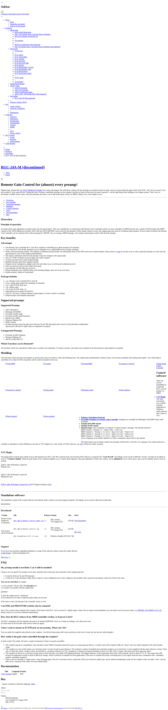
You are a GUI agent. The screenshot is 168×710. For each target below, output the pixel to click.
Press (12, 22)
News (7, 20)
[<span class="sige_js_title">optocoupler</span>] (48, 390)
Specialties (14, 96)
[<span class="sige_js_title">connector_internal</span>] (13, 390)
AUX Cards (19, 78)
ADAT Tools (15, 86)
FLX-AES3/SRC (21, 57)
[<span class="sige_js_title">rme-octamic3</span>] (49, 416)
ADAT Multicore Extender (32, 190)
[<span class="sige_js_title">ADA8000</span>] (10, 364)
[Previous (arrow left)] (2, 692)
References (14, 119)
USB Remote (10, 143)
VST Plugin (160, 397)
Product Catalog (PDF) (18, 102)
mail (118, 252)
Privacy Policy (15, 133)
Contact (13, 125)
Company (9, 115)
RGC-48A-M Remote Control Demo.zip (29, 521)
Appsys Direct (15, 106)
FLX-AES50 (19, 59)
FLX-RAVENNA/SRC (23, 73)
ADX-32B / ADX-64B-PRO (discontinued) (30, 94)
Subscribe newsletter (17, 24)
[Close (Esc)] (2, 690)
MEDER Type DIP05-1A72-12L (150, 610)
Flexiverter (14, 49)
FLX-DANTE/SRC (22, 63)
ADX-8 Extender (21, 88)
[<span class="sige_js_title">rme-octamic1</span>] (124, 390)
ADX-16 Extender (21, 90)
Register (13, 139)
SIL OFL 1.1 (78, 708)
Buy (7, 104)
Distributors (14, 113)
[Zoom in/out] (9, 690)
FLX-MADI (19, 65)
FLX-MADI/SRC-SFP (23, 69)
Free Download (80, 521)
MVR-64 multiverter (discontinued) (27, 45)
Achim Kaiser (6, 553)
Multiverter (14, 30)
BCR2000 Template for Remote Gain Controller (99, 419)
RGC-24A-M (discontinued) (25, 98)
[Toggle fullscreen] (6, 690)
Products (8, 28)
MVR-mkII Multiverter (23, 32)
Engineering (14, 121)
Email (7, 175)
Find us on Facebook (17, 26)
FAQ (12, 131)
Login (12, 137)
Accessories (19, 41)
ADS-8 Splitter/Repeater (23, 92)
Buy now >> (6, 557)
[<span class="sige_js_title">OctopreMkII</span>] (86, 364)
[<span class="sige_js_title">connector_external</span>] (126, 364)
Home (7, 149)
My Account (10, 135)
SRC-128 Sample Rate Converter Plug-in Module (33, 34)
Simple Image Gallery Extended (161, 366)
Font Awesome (57, 708)
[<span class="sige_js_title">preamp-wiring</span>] (87, 390)
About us (13, 117)
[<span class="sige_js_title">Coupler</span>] (47, 364)
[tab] (9, 200)
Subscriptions (15, 141)
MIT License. (49, 708)
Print (7, 173)
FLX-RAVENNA (21, 71)
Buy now (77, 532)
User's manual (6, 674)
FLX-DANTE (20, 61)
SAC (82, 444)
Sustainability (15, 123)
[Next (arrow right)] (4, 692)
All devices (19, 51)
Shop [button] (33, 684)
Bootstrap (4, 708)
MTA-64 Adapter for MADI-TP (26, 36)
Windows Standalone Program (93, 417)
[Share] (4, 690)
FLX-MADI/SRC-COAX (24, 67)
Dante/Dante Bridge (17, 84)
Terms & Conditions (17, 108)
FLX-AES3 (19, 55)
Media (12, 127)
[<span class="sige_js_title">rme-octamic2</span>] (11, 416)
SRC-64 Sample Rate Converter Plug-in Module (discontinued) (37, 47)
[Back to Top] (2, 706)
